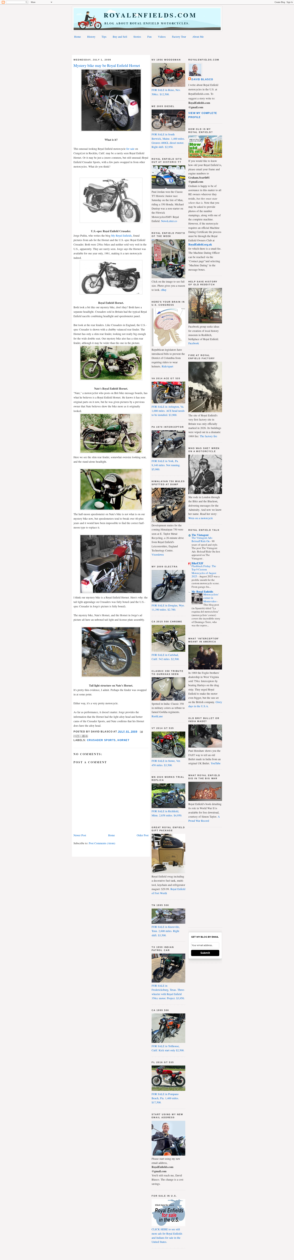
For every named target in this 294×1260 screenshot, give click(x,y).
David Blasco (202, 79)
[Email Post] (140, 731)
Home (77, 36)
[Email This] (74, 736)
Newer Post (80, 835)
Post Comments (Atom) (102, 843)
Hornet (123, 740)
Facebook (193, 343)
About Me (198, 36)
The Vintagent (200, 535)
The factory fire (208, 436)
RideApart (167, 366)
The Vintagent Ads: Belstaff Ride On (202, 539)
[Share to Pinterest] (86, 736)
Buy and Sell (120, 36)
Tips (104, 36)
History (91, 36)
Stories (137, 36)
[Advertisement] (147, 47)
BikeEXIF (197, 563)
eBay (163, 290)
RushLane (157, 716)
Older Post (143, 835)
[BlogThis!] (77, 736)
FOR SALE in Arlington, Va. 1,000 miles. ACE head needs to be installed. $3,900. (168, 411)
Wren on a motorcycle (200, 518)
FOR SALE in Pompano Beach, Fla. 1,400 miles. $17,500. (165, 1098)
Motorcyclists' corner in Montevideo (211, 598)
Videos (162, 36)
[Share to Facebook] (83, 736)
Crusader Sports (101, 740)
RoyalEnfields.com (147, 15)
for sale (130, 149)
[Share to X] (80, 736)
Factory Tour (179, 36)
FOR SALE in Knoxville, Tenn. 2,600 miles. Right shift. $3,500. (166, 931)
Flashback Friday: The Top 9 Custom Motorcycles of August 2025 (204, 571)
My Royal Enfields (121, 235)
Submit (205, 952)
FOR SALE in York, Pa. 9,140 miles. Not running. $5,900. (166, 465)
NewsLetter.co (169, 221)
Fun (149, 36)
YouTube (216, 763)
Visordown (158, 554)
